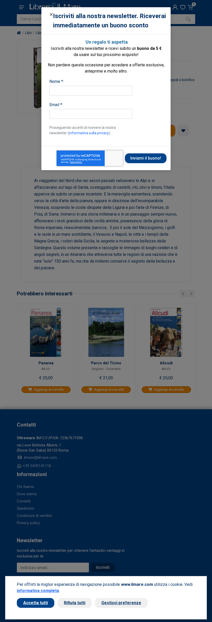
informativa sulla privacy (89, 133)
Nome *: (56, 81)
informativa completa (38, 590)
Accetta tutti (35, 602)
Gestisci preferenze (121, 602)
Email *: (56, 104)
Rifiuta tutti (74, 602)
